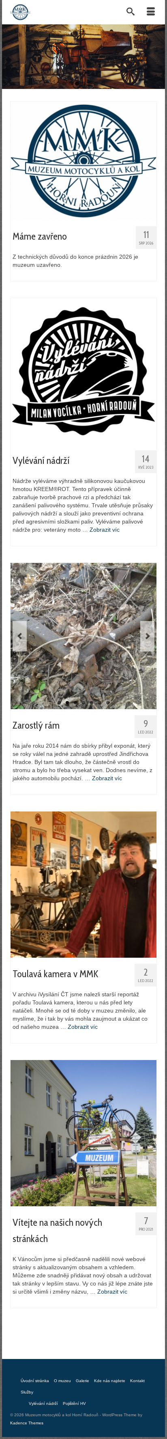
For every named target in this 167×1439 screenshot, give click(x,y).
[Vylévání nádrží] (83, 370)
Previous (20, 636)
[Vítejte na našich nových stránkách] (83, 1132)
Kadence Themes (26, 1423)
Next (147, 636)
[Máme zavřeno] (83, 160)
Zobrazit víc (105, 529)
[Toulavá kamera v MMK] (83, 884)
